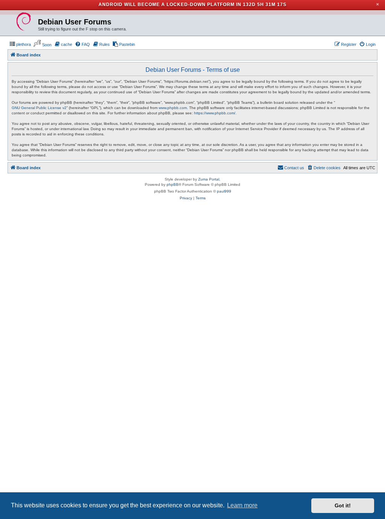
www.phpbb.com (173, 108)
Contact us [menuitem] (294, 167)
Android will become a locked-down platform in (170, 4)
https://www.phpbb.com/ (214, 113)
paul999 (224, 191)
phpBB (173, 184)
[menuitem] (20, 44)
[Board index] (23, 22)
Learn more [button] (242, 505)
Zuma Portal (208, 179)
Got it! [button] (343, 505)
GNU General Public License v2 (39, 108)
